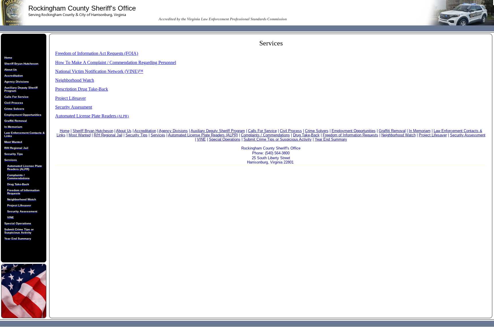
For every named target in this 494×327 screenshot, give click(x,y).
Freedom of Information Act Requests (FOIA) (96, 53)
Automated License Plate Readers (85, 115)
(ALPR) (122, 116)
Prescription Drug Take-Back (81, 89)
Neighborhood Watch (74, 80)
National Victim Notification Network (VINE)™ (99, 71)
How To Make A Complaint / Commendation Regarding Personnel (115, 62)
